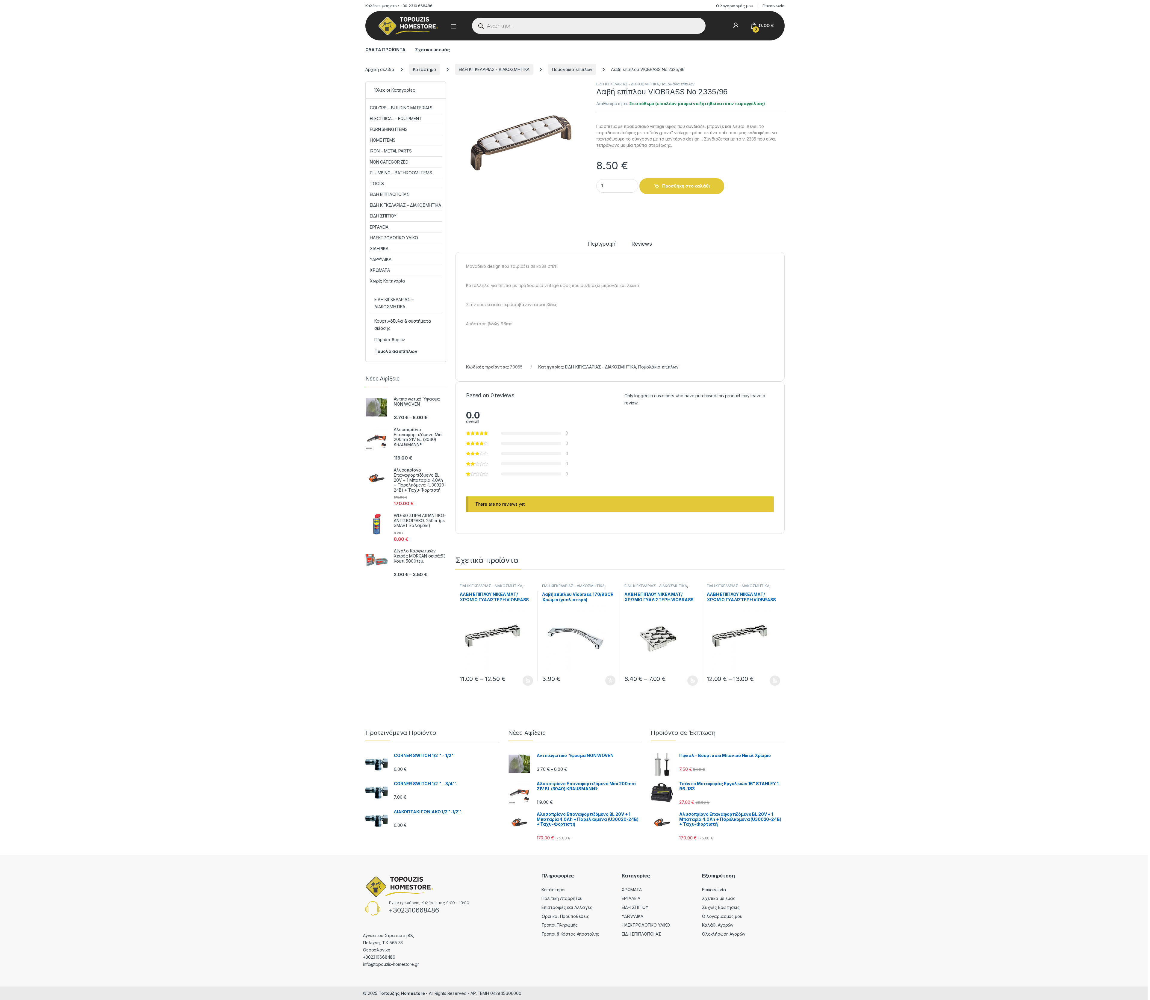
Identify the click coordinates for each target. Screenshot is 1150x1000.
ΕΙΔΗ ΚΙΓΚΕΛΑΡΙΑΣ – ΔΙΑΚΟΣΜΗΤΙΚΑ (405, 205)
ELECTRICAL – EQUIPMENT (396, 118)
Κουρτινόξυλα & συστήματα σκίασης (402, 324)
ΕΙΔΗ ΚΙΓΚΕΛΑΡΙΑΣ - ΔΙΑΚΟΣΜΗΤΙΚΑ (494, 69)
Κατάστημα (424, 69)
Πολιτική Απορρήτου (561, 898)
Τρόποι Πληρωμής (559, 925)
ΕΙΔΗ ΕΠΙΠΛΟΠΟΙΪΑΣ (389, 194)
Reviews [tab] (641, 244)
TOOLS (377, 183)
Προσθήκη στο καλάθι (686, 185)
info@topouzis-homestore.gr (391, 964)
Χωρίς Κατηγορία (387, 280)
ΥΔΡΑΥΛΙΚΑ (380, 259)
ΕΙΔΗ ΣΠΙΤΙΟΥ (383, 215)
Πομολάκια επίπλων (572, 69)
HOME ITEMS (383, 140)
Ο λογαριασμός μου (734, 5)
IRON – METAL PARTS (390, 150)
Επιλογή (525, 681)
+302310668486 (413, 910)
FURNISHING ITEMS (389, 129)
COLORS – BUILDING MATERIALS (401, 107)
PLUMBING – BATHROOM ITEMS (401, 172)
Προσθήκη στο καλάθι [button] (605, 681)
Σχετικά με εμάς (432, 49)
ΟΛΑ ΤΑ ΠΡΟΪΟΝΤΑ (385, 49)
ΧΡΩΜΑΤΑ (380, 270)
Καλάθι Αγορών (717, 925)
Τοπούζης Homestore (402, 993)
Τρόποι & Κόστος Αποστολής (570, 933)
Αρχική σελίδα (379, 69)
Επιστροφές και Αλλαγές (566, 907)
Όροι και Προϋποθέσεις (565, 916)
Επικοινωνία (773, 5)
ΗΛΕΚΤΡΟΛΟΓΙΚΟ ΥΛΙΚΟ (394, 237)
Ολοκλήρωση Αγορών (723, 933)
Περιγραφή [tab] (602, 244)
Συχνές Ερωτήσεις (721, 907)
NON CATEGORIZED (389, 161)
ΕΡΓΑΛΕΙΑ (379, 226)
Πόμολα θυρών (389, 339)
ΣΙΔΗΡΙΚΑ (379, 248)
